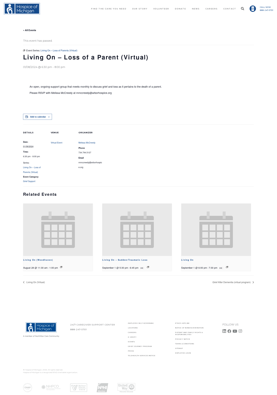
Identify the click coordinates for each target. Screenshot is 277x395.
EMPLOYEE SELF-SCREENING (141, 323)
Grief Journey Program (140, 346)
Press (131, 351)
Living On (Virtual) (35, 282)
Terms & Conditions (184, 344)
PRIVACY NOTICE (182, 339)
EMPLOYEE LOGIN (183, 353)
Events (131, 342)
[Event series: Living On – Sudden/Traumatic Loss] (148, 267)
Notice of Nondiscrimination (189, 328)
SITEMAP (179, 348)
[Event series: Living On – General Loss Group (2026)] (61, 267)
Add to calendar (38, 116)
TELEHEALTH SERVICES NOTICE (141, 356)
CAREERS (132, 332)
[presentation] (58, 230)
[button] (242, 8)
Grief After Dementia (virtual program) (232, 282)
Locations (133, 328)
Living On (187, 259)
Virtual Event (56, 142)
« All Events (29, 30)
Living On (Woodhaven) (38, 259)
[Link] (22, 8)
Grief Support (29, 181)
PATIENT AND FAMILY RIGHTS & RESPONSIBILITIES (189, 333)
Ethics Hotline (182, 323)
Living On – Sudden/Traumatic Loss (125, 259)
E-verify (132, 337)
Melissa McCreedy (86, 142)
